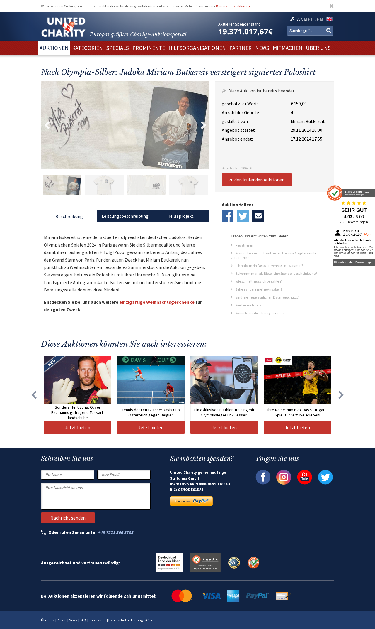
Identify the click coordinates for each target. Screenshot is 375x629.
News (73, 620)
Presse (61, 620)
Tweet (243, 216)
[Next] (341, 394)
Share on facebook (227, 216)
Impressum (97, 620)
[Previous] (34, 394)
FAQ (83, 620)
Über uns (47, 620)
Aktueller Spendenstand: (240, 24)
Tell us (258, 216)
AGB (148, 620)
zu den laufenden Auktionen (256, 180)
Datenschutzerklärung (233, 6)
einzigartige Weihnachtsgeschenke (157, 302)
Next (204, 125)
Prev (47, 125)
